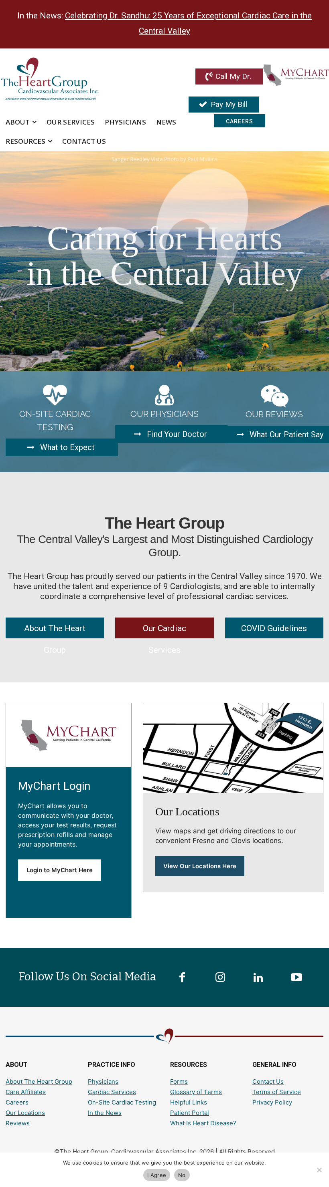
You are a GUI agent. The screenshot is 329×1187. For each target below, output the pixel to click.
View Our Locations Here (199, 866)
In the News (105, 1113)
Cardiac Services (112, 1092)
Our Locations (25, 1113)
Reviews (18, 1123)
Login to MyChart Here (59, 870)
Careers (17, 1102)
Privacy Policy (272, 1102)
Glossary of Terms (196, 1092)
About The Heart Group (39, 1081)
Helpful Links (188, 1102)
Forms (179, 1081)
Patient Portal (189, 1113)
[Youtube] (296, 978)
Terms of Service (276, 1092)
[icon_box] (55, 419)
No (182, 1175)
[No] (319, 1170)
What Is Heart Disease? (203, 1123)
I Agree (156, 1175)
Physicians (103, 1081)
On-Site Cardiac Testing (122, 1102)
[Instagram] (220, 978)
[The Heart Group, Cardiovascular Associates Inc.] (66, 79)
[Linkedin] (258, 978)
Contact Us (268, 1081)
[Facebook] (182, 978)
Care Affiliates (26, 1092)
